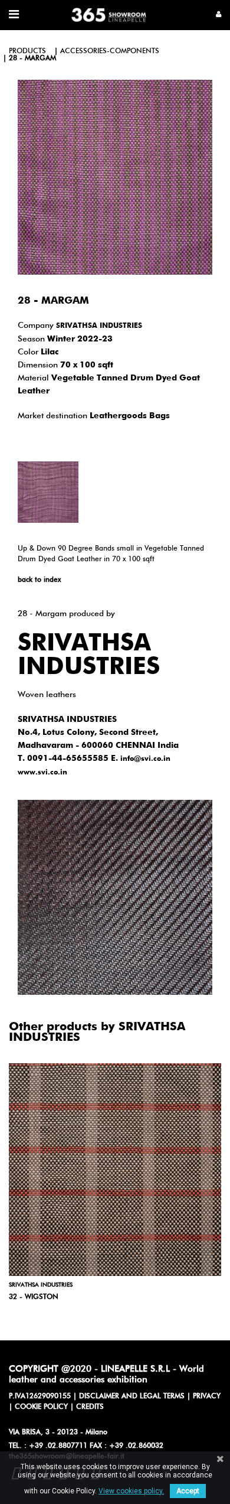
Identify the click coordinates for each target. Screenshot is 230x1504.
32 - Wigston (33, 1297)
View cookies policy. (131, 1491)
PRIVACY (207, 1396)
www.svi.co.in (42, 772)
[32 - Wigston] (115, 1169)
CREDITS (90, 1407)
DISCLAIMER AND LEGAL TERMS (132, 1396)
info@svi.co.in (145, 759)
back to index (39, 580)
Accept (187, 1491)
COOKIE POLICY (41, 1407)
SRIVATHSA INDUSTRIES (99, 326)
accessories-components (109, 51)
